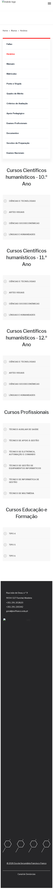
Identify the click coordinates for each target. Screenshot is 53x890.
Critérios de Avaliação (17, 103)
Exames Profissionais (17, 123)
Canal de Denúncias (26, 874)
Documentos (13, 133)
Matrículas (12, 74)
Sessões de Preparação (18, 143)
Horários (11, 54)
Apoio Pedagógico (15, 113)
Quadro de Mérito (15, 93)
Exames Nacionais (15, 153)
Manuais (11, 64)
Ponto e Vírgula (14, 83)
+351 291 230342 (14, 607)
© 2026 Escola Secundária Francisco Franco (26, 863)
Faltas (9, 44)
